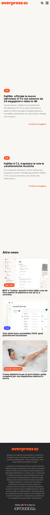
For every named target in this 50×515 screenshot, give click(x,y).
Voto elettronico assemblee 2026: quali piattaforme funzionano (23, 334)
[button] (42, 3)
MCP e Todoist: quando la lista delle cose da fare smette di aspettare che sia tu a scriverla (25, 292)
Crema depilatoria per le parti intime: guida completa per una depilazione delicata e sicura (24, 376)
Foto (7, 91)
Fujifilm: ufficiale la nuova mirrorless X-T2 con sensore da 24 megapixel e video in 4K (23, 99)
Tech (11, 285)
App (6, 285)
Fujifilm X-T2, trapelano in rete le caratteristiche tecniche (24, 165)
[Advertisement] (25, 32)
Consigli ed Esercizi (13, 369)
